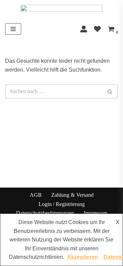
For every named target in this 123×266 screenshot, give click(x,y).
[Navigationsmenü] (13, 29)
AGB (36, 195)
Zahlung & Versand (72, 195)
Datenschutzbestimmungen (45, 213)
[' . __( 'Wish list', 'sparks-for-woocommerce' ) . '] (97, 29)
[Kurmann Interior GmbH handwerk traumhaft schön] (61, 11)
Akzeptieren (82, 257)
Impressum (95, 213)
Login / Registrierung (62, 204)
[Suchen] (110, 91)
